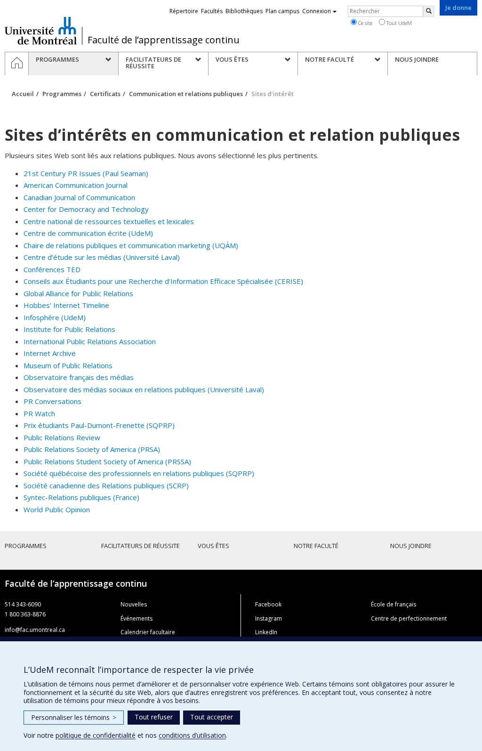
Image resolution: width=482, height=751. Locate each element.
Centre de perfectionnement (409, 618)
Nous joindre (411, 545)
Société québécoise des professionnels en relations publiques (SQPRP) (139, 473)
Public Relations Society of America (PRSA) (92, 449)
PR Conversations (52, 401)
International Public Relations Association (90, 341)
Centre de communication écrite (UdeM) (88, 233)
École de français (393, 604)
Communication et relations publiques (186, 93)
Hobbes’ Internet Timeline (66, 305)
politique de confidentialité (96, 735)
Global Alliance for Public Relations (78, 293)
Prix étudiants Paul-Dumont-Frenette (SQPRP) (99, 425)
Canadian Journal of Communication (79, 197)
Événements (136, 618)
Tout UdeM (398, 22)
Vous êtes (213, 545)
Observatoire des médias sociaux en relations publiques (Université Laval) (144, 389)
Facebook (268, 604)
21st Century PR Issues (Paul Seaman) (86, 173)
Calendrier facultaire (147, 632)
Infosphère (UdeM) (55, 317)
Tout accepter (211, 716)
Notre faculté (316, 545)
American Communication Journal (76, 185)
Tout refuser (154, 716)
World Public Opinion (57, 509)
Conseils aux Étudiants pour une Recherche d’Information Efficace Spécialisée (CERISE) (163, 281)
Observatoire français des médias (79, 377)
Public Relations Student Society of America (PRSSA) (107, 461)
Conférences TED (52, 269)
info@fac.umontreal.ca (35, 630)
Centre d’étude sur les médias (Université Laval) (102, 257)
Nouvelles (133, 604)
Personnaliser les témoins (73, 717)
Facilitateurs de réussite (140, 545)
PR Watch (39, 413)
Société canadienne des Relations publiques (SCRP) (106, 485)
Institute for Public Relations (69, 329)
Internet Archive (50, 353)
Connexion (316, 11)
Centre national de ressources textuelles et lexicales (109, 221)
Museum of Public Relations (68, 365)
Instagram (268, 618)
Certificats (105, 93)
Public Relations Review (62, 437)
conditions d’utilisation (192, 735)
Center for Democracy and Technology (86, 209)
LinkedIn (266, 632)
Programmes (61, 93)
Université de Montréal (41, 30)
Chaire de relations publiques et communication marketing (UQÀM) (131, 245)
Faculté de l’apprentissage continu (164, 40)
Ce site (364, 22)
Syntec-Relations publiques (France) (81, 497)
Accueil (23, 93)
